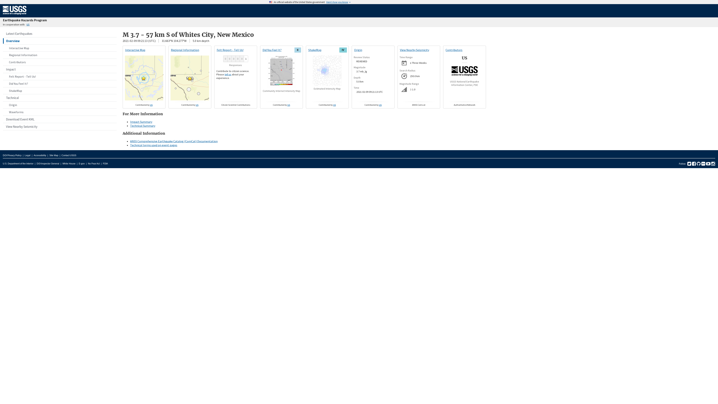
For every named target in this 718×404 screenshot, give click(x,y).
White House (69, 163)
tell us (228, 74)
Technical (12, 98)
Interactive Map (19, 48)
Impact (11, 69)
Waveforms (16, 112)
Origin (13, 105)
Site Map (53, 155)
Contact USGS (69, 155)
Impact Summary (141, 122)
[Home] (15, 15)
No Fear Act (94, 163)
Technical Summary (142, 126)
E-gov (82, 163)
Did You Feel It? (18, 83)
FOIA (105, 163)
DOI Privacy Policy (12, 155)
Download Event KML (20, 119)
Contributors (17, 62)
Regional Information (23, 55)
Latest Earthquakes (19, 34)
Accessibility (40, 155)
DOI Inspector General (48, 163)
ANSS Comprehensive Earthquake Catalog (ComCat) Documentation (174, 141)
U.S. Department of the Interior (18, 163)
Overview (13, 41)
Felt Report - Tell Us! (22, 76)
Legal (27, 155)
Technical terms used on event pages (153, 145)
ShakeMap (15, 91)
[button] (143, 78)
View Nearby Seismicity (21, 127)
